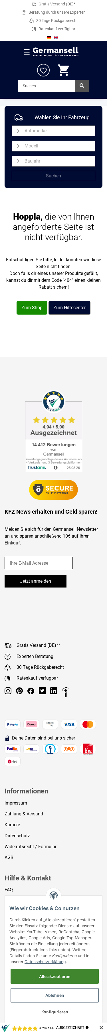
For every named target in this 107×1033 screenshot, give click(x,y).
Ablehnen (54, 995)
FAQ (9, 889)
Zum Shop (32, 307)
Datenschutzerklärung (45, 961)
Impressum (16, 803)
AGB (9, 857)
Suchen (53, 176)
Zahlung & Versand (24, 814)
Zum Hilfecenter (69, 307)
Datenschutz (17, 835)
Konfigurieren (54, 1011)
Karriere (12, 824)
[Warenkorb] (64, 70)
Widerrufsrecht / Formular (30, 846)
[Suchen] (82, 86)
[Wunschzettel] (43, 70)
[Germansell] (55, 52)
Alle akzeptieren (54, 976)
